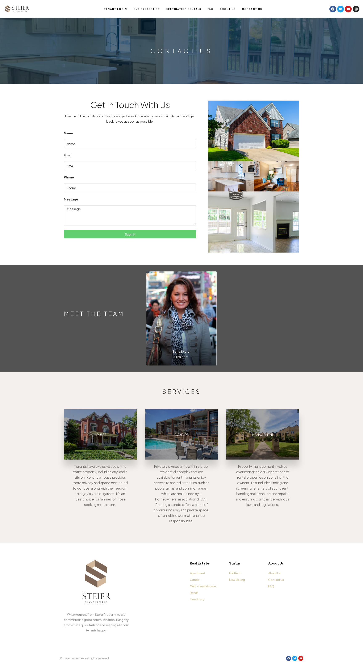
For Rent (235, 573)
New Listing (237, 580)
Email (68, 155)
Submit (130, 234)
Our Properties (146, 9)
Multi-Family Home (203, 586)
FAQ (211, 9)
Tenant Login (115, 9)
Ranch (194, 593)
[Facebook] (288, 658)
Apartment (197, 573)
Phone (69, 177)
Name (68, 133)
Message (71, 199)
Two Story (197, 599)
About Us (228, 9)
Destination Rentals (183, 9)
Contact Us (252, 9)
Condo (195, 580)
